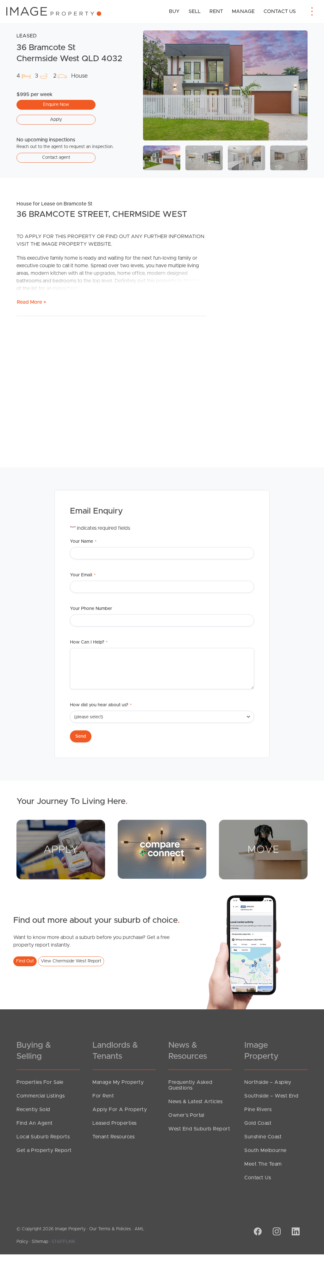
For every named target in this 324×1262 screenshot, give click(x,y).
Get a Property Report (44, 1150)
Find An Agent (34, 1123)
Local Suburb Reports (43, 1136)
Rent (216, 11)
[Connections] (162, 848)
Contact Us (280, 11)
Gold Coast (257, 1123)
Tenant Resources (113, 1136)
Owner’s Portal (186, 1115)
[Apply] (60, 849)
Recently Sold (33, 1109)
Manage (243, 11)
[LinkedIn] (295, 1232)
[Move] (263, 849)
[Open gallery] (225, 85)
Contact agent (56, 157)
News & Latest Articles (195, 1101)
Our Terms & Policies (110, 1229)
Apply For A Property (119, 1109)
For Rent (103, 1095)
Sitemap (40, 1241)
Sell (195, 11)
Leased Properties (114, 1123)
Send (80, 736)
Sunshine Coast (263, 1136)
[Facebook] (257, 1232)
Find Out (25, 961)
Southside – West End (271, 1095)
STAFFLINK (63, 1241)
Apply (56, 119)
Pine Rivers (258, 1109)
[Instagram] (276, 1232)
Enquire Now (56, 104)
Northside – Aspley (267, 1082)
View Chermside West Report (71, 961)
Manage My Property (118, 1082)
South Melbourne (265, 1150)
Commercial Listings (40, 1095)
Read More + (31, 302)
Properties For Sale (40, 1082)
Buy (174, 11)
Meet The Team (263, 1164)
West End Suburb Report (199, 1128)
